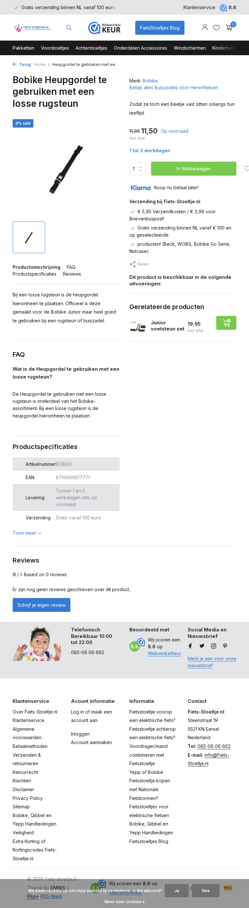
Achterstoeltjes (91, 48)
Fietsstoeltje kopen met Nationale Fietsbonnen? (149, 789)
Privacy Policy (28, 798)
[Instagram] (213, 646)
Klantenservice (199, 7)
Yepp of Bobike (146, 772)
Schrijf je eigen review (41, 605)
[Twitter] (202, 646)
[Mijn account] (205, 27)
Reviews (72, 274)
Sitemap (21, 806)
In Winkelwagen (194, 168)
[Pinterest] (225, 646)
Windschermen (190, 48)
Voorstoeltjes (55, 48)
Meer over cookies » (124, 901)
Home (40, 64)
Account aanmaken (91, 742)
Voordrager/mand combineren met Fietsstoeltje (148, 754)
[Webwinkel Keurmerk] (104, 28)
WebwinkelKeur (164, 653)
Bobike (150, 80)
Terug (24, 64)
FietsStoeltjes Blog (160, 28)
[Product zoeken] (69, 27)
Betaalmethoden (30, 746)
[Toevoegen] (226, 323)
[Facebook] (190, 646)
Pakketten (23, 48)
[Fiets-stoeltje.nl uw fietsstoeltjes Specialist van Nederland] (33, 28)
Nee (206, 890)
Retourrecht (25, 772)
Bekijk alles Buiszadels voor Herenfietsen (173, 87)
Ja (176, 890)
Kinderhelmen (227, 48)
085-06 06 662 (214, 746)
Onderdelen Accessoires (140, 48)
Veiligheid (23, 832)
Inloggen (80, 734)
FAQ (71, 267)
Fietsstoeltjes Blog (148, 841)
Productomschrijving (36, 267)
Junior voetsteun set (167, 325)
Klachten (22, 780)
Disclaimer (23, 789)
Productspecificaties (34, 274)
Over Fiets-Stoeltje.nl (35, 712)
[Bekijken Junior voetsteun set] (137, 326)
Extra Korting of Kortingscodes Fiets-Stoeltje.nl (35, 850)
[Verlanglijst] (216, 27)
